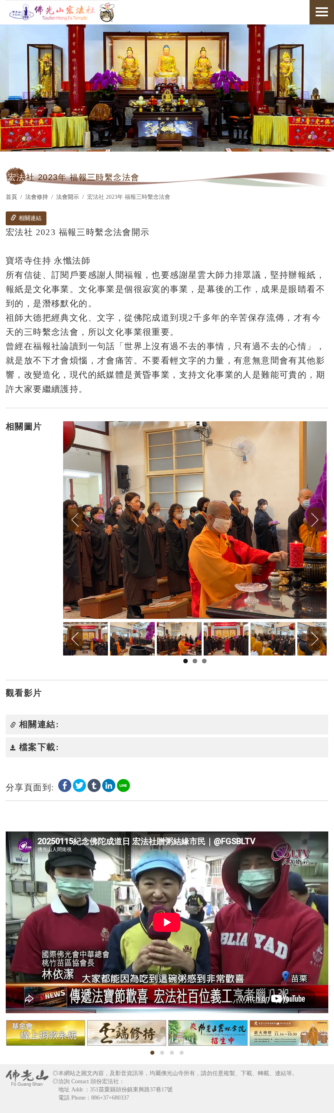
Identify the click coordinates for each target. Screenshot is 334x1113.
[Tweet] (79, 785)
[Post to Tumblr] (94, 785)
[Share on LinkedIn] (108, 785)
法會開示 (67, 197)
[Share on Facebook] (64, 785)
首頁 (11, 197)
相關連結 (29, 218)
